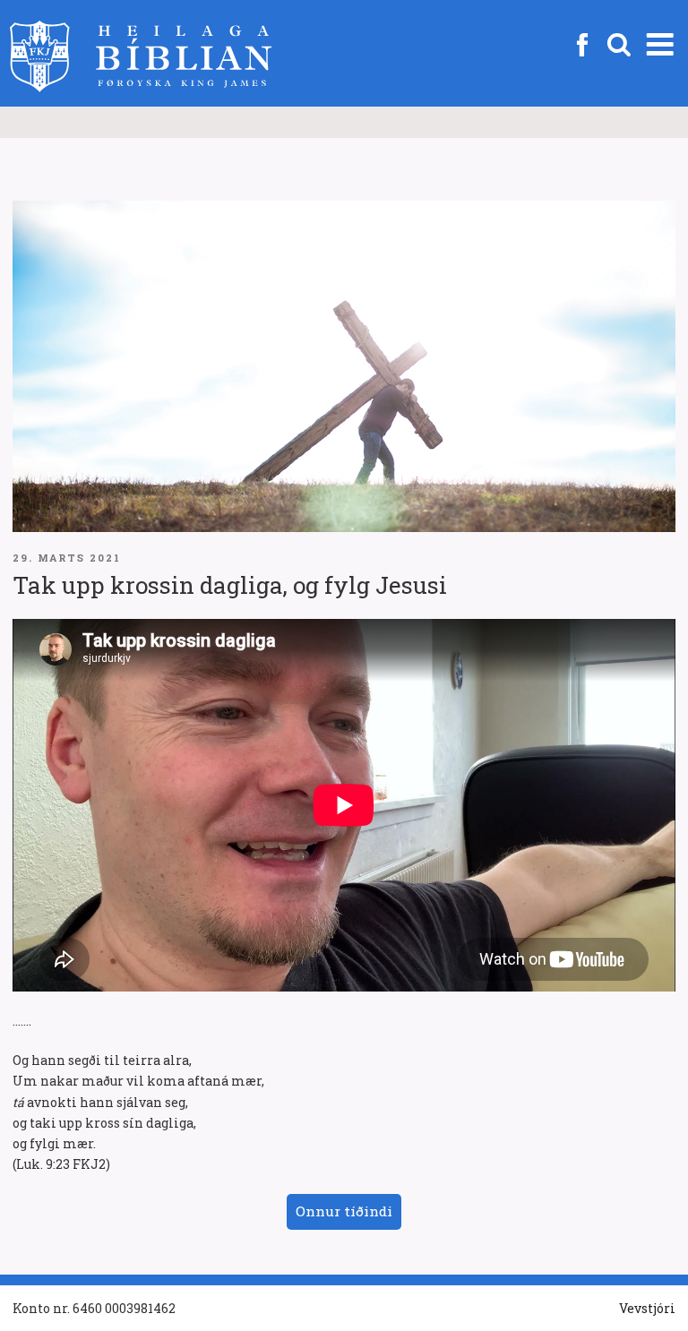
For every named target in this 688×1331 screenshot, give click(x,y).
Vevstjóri (647, 1308)
